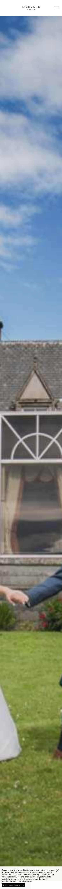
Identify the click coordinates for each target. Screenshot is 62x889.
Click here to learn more (13, 885)
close (57, 871)
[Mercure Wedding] (31, 8)
